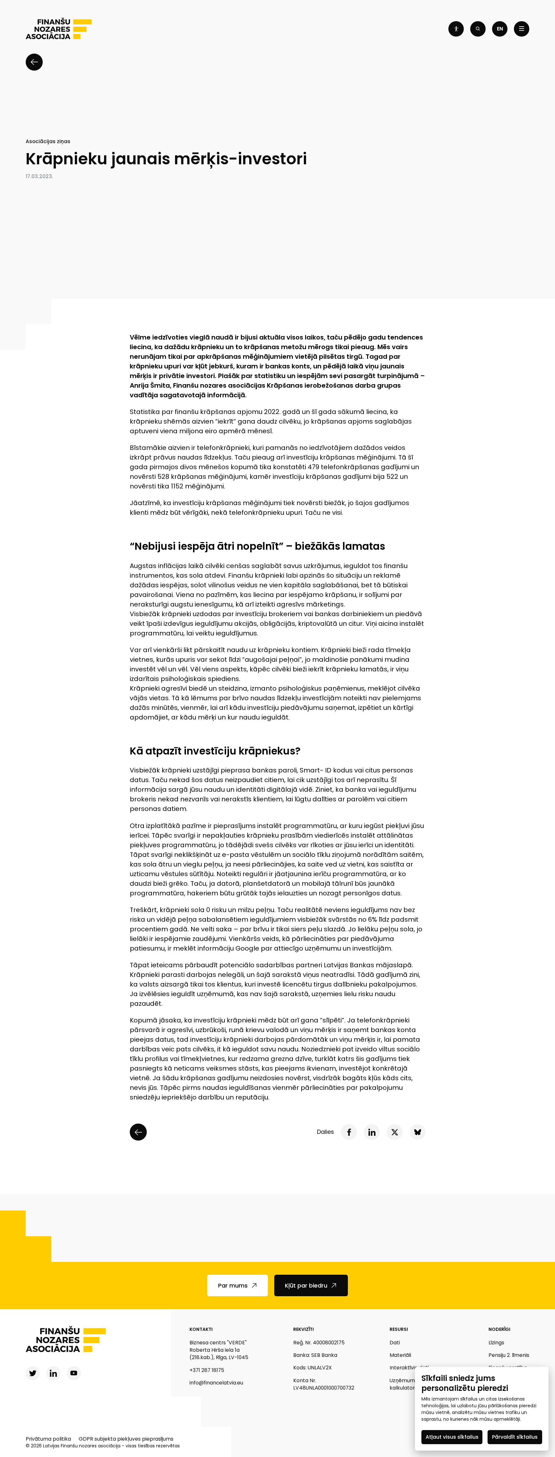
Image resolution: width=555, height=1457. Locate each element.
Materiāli (400, 1355)
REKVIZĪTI (303, 1329)
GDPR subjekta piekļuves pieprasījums (126, 1438)
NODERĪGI (499, 1329)
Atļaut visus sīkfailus (452, 1437)
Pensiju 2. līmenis (509, 1355)
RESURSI (399, 1329)
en (500, 28)
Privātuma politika (48, 1438)
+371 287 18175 (206, 1370)
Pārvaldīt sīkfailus (515, 1437)
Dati (395, 1342)
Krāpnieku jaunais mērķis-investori (166, 159)
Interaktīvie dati (409, 1367)
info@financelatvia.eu (216, 1382)
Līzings (496, 1342)
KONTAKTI (201, 1329)
